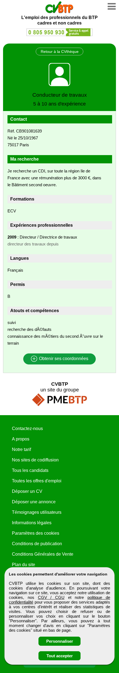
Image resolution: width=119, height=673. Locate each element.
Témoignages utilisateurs (36, 512)
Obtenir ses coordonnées (63, 358)
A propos (20, 439)
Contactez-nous (27, 428)
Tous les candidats (30, 470)
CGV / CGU (51, 597)
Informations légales (31, 522)
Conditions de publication (37, 543)
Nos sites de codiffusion (35, 460)
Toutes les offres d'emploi (36, 481)
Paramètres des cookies (35, 533)
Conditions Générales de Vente (42, 554)
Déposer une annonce (34, 501)
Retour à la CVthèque (60, 51)
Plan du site (23, 564)
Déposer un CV (27, 491)
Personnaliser (59, 641)
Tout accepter (59, 655)
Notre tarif (21, 449)
